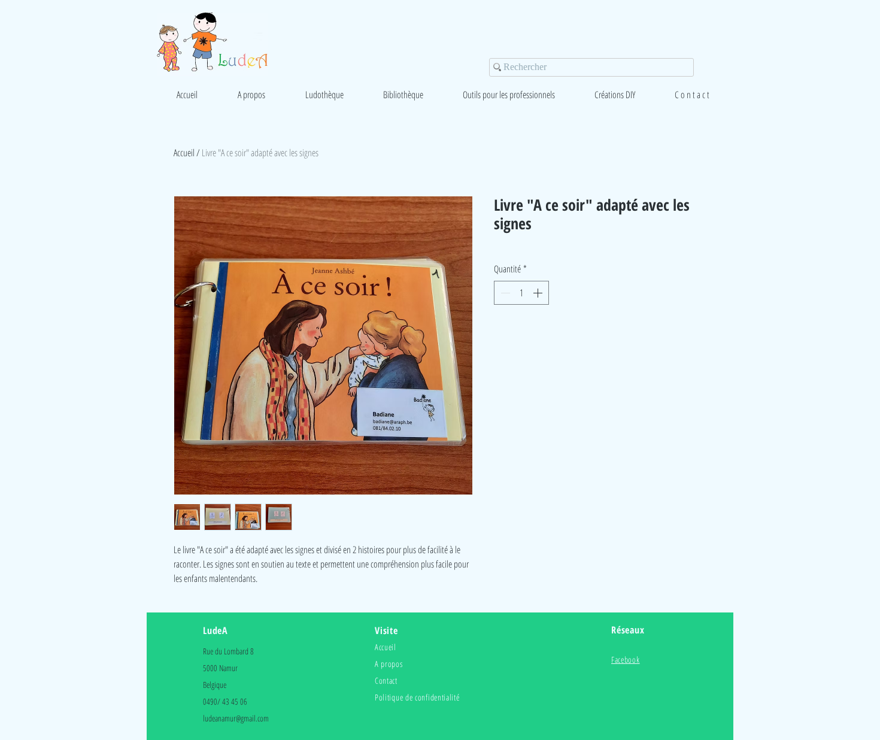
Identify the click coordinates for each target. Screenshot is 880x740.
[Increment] (538, 292)
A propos (389, 663)
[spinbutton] (521, 292)
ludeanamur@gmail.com (236, 718)
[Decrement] (504, 292)
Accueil (184, 152)
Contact (386, 680)
